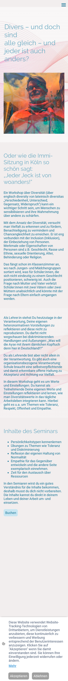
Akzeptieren (18, 676)
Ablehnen (40, 676)
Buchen (10, 513)
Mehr (12, 666)
